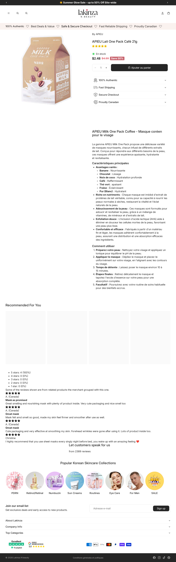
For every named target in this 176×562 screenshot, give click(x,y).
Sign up (161, 508)
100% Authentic (108, 80)
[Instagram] (159, 557)
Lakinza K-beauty (21, 557)
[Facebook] (154, 557)
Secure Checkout (109, 94)
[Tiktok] (164, 557)
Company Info (14, 526)
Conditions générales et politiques (88, 558)
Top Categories (14, 532)
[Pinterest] (168, 557)
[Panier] (169, 13)
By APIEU (97, 34)
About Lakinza (14, 520)
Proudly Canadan (109, 102)
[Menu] (9, 13)
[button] (99, 46)
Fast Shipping (107, 87)
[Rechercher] (18, 13)
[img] (13, 393)
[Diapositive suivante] (167, 483)
